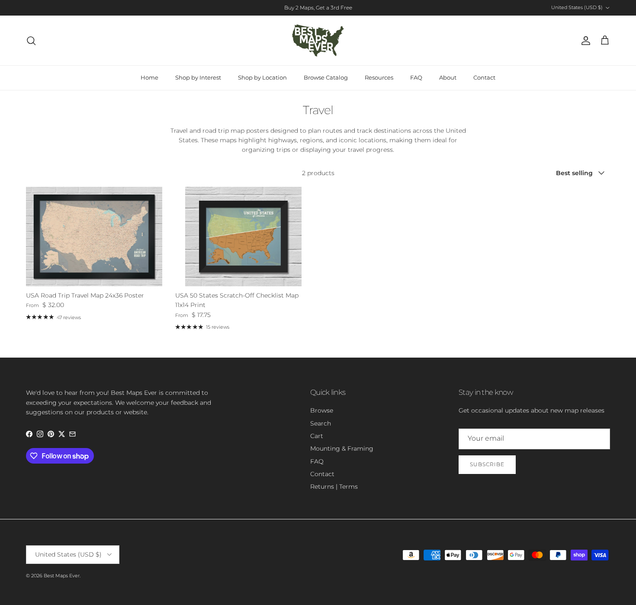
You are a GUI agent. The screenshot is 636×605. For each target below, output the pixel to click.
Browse (321, 410)
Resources (379, 77)
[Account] (584, 40)
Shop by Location (262, 77)
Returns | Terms (334, 486)
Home (149, 77)
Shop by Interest (198, 77)
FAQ (416, 77)
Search (320, 423)
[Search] (31, 40)
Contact (484, 77)
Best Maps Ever (62, 576)
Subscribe (487, 464)
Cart (316, 436)
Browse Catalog (326, 77)
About (447, 77)
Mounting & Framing (341, 448)
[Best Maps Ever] (318, 40)
